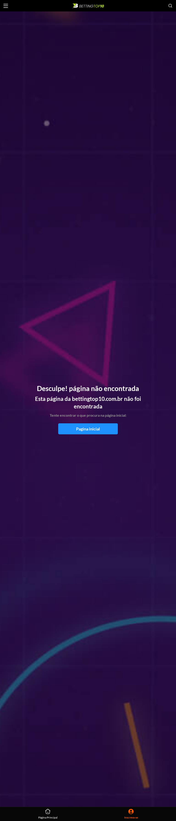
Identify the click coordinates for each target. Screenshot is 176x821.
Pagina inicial (88, 428)
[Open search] (170, 5)
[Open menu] (5, 6)
